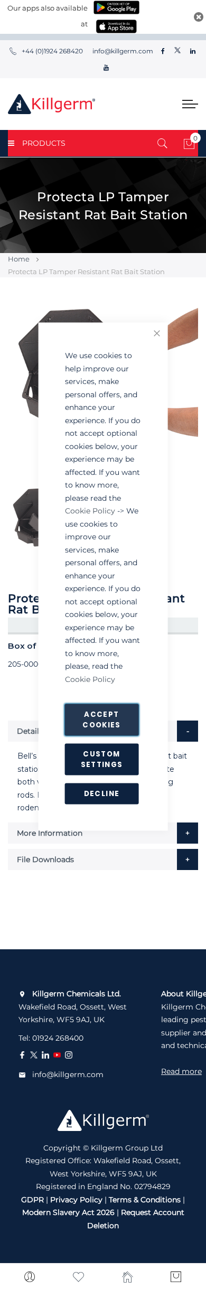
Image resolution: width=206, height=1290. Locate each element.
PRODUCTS (43, 143)
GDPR (32, 1199)
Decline (101, 794)
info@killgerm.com (122, 51)
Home (19, 259)
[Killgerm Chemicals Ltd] (51, 104)
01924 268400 (57, 1038)
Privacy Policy (76, 1199)
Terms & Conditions (145, 1199)
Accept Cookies (101, 719)
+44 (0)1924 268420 (52, 51)
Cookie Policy (90, 511)
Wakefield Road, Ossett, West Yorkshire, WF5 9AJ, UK (72, 1006)
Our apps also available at (47, 16)
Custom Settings (102, 759)
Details (30, 731)
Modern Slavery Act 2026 (68, 1212)
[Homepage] (127, 1277)
